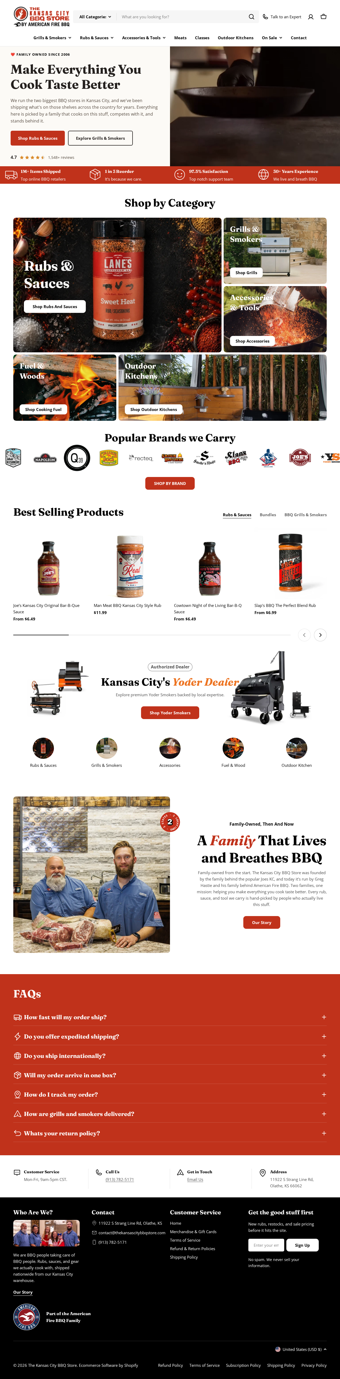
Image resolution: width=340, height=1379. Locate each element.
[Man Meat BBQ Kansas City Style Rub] (130, 563)
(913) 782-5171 (120, 1179)
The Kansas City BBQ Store (52, 1365)
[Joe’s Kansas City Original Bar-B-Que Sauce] (49, 563)
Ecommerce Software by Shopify (108, 1365)
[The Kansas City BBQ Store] (15, 458)
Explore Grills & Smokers (100, 138)
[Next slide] (320, 635)
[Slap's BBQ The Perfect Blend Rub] (290, 563)
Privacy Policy (314, 1365)
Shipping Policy (281, 1365)
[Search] (251, 17)
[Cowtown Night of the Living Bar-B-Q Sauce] (210, 563)
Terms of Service (204, 1365)
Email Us (195, 1179)
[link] (297, 754)
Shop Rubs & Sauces (37, 138)
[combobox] (166, 16)
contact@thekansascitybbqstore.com (132, 1232)
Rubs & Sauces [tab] (237, 514)
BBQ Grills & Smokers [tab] (305, 514)
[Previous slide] (304, 635)
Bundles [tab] (268, 514)
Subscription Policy (243, 1365)
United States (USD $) (302, 1349)
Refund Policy (170, 1365)
